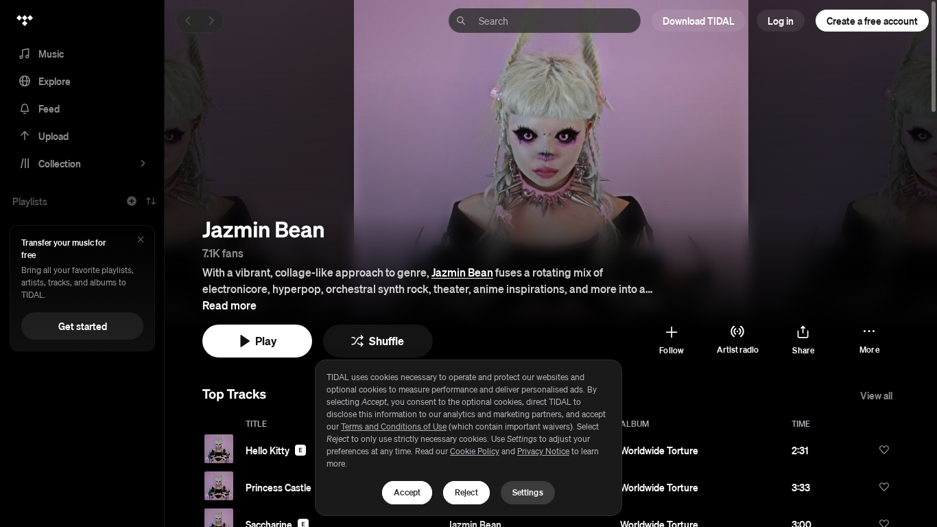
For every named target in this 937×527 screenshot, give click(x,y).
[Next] (211, 21)
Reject (466, 492)
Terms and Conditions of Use (394, 426)
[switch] (884, 449)
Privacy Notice (543, 451)
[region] (468, 438)
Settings (527, 492)
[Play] (218, 448)
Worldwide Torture (659, 450)
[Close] (141, 241)
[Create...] (131, 201)
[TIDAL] (24, 20)
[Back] (188, 21)
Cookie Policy (474, 451)
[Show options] (865, 449)
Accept (407, 492)
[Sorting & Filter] (150, 201)
